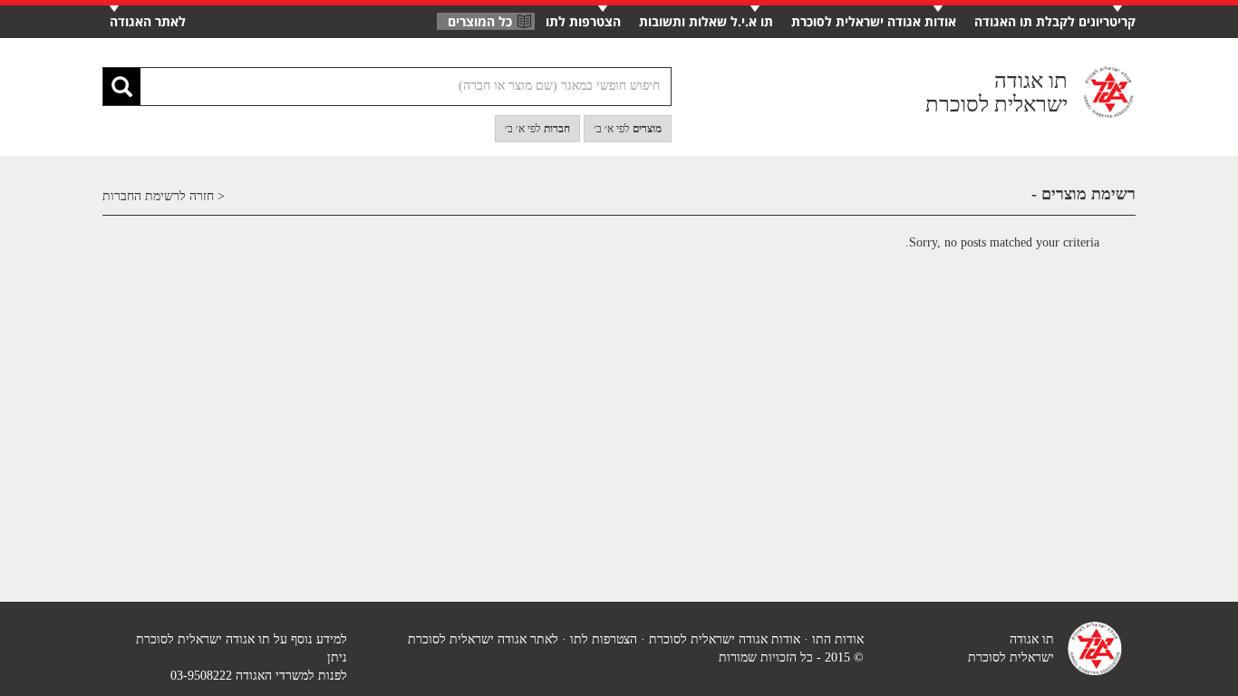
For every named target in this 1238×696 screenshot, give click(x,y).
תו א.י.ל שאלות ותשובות (706, 21)
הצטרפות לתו (583, 21)
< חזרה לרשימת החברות (163, 196)
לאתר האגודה (148, 21)
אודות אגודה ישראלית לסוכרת (873, 21)
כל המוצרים (480, 21)
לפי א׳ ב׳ (628, 128)
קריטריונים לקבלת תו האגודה (1055, 21)
